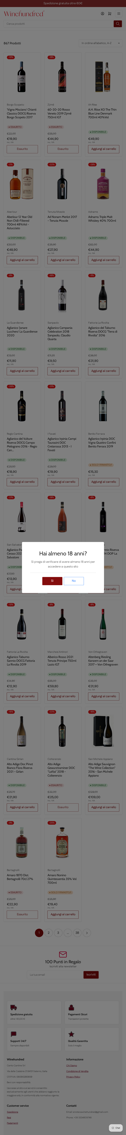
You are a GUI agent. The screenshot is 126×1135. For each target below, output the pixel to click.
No (74, 581)
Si (52, 581)
